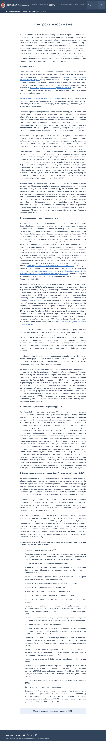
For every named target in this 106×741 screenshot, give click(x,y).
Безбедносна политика (28, 11)
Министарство (43, 4)
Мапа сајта (9, 735)
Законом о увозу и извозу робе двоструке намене (50, 88)
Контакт (17, 735)
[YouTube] (24, 735)
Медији (82, 4)
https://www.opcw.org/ (34, 300)
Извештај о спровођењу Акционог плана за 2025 (50, 266)
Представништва (66, 4)
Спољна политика (52, 5)
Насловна (34, 4)
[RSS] (32, 735)
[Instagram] (36, 735)
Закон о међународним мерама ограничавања (40, 98)
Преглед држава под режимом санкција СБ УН (53, 711)
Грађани (75, 4)
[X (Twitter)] (28, 735)
